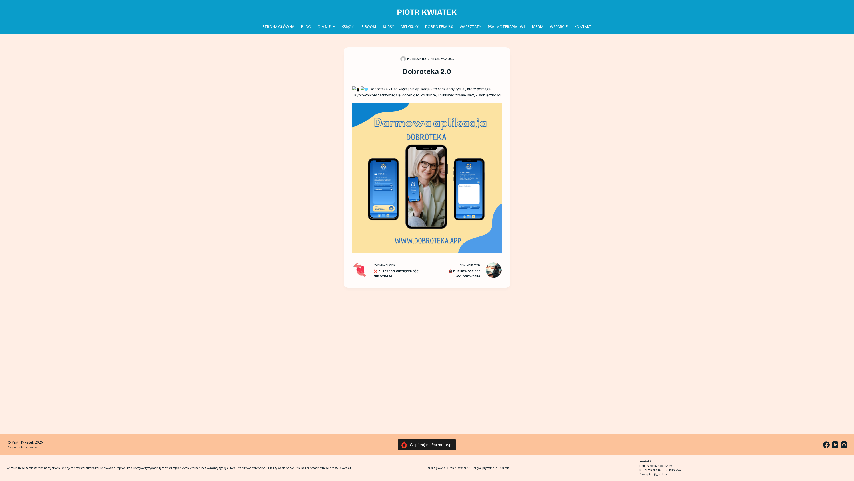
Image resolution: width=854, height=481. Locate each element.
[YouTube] (835, 444)
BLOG (306, 26)
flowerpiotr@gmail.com (654, 474)
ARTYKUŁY (409, 26)
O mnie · (452, 468)
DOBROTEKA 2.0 (439, 26)
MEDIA (537, 26)
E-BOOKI (368, 26)
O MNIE (324, 26)
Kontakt (504, 468)
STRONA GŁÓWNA (278, 26)
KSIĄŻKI (348, 26)
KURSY (388, 26)
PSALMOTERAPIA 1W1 (506, 26)
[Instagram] (844, 444)
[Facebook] (826, 444)
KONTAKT (583, 26)
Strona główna (436, 468)
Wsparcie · (465, 468)
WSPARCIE (559, 26)
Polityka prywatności (485, 468)
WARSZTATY (470, 26)
